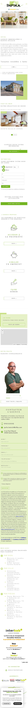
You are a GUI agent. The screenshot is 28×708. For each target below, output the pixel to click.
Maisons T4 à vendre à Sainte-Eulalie (15, 607)
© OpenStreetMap (24, 344)
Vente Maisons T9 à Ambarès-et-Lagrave (15, 603)
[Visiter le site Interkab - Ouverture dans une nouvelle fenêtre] (20, 680)
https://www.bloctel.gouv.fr (8, 529)
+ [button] (2, 331)
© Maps (18, 344)
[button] (12, 134)
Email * (4, 452)
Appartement (8, 167)
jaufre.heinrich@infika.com (13, 427)
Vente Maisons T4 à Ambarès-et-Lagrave (15, 598)
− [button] (2, 333)
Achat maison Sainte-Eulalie (13, 563)
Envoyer (5, 488)
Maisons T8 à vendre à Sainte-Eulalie (15, 617)
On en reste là (17, 689)
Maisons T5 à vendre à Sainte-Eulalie (15, 612)
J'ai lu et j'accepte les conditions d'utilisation (13, 189)
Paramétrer (6, 703)
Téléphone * (6, 459)
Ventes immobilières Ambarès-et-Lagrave (13, 578)
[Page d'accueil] (14, 4)
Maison (7, 170)
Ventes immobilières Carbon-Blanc (13, 588)
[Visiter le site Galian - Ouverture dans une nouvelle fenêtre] (5, 680)
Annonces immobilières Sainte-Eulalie (13, 573)
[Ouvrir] (1, 4)
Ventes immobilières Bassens (13, 583)
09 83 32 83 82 (9, 424)
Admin (24, 703)
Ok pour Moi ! (17, 703)
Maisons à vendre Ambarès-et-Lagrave (15, 560)
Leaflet (14, 344)
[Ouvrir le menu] (26, 4)
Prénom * (5, 445)
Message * (5, 465)
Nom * (3, 439)
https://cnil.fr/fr (20, 516)
